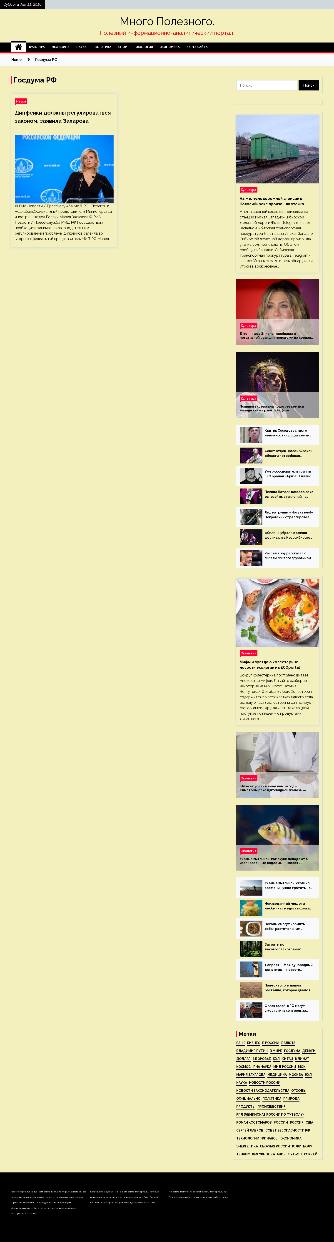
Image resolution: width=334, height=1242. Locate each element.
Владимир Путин (252, 1051)
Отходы (298, 1090)
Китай (287, 1059)
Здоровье (262, 1059)
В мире (276, 1051)
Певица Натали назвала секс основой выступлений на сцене (289, 494)
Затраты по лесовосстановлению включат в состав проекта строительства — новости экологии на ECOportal (287, 947)
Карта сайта (197, 47)
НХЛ (308, 1075)
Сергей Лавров (249, 1130)
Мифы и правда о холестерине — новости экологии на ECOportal (271, 665)
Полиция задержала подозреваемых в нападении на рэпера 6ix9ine (272, 408)
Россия (297, 1122)
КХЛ (276, 1059)
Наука (81, 47)
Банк (240, 1043)
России (281, 1122)
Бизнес (253, 1043)
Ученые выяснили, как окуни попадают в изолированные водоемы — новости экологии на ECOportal (274, 861)
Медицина (61, 47)
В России (270, 1043)
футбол (295, 1154)
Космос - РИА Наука (253, 1067)
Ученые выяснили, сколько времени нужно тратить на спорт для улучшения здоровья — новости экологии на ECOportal (288, 885)
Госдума (292, 1051)
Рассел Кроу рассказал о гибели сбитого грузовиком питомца (288, 556)
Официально (248, 1098)
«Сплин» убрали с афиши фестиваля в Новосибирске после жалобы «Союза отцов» (287, 535)
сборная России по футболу (286, 1146)
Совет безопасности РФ (287, 1130)
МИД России (284, 1067)
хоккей (310, 1154)
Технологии (247, 1138)
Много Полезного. (167, 21)
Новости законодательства (262, 1090)
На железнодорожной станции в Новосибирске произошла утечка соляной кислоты (272, 201)
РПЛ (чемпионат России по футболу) (270, 1114)
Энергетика (247, 1146)
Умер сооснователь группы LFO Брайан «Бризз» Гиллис (288, 474)
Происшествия (271, 1106)
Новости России (264, 1082)
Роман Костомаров (254, 1122)
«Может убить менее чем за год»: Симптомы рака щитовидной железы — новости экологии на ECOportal (273, 788)
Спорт (123, 47)
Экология (144, 47)
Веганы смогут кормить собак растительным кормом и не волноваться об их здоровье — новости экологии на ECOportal (288, 926)
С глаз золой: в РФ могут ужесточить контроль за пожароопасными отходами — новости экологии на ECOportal (288, 1008)
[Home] (18, 47)
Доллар (243, 1059)
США (309, 1122)
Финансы (269, 1138)
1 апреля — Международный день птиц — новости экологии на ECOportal (289, 967)
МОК (302, 1067)
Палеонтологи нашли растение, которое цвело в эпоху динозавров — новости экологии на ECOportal (289, 988)
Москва (296, 1075)
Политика (102, 47)
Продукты (245, 1106)
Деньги (309, 1051)
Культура (37, 47)
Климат (302, 1059)
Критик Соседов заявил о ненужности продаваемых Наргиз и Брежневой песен (287, 433)
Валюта (288, 1043)
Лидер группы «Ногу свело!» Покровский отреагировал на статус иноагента (289, 515)
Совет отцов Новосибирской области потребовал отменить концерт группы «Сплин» (288, 453)
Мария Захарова (250, 1075)
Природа (291, 1098)
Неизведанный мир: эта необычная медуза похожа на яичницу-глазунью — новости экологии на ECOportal (287, 906)
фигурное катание (269, 1154)
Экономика (170, 47)
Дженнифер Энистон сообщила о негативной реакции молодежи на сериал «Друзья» (275, 336)
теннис (243, 1154)
